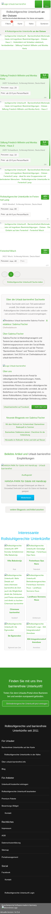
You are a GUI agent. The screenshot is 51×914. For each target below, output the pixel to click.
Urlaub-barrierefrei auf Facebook (16, 407)
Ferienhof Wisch (8, 251)
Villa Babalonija (14, 561)
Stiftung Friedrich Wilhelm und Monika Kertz (18, 77)
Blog (3, 769)
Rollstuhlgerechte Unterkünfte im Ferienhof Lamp (19, 198)
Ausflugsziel (27, 475)
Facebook (6, 872)
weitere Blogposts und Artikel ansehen (27, 509)
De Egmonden (14, 636)
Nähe (31, 24)
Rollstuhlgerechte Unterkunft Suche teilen (25, 282)
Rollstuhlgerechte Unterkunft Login (19, 893)
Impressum (6, 828)
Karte (19, 24)
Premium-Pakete (9, 799)
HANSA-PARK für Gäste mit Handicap (25, 481)
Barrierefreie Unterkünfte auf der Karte (18, 747)
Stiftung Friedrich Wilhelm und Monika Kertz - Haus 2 (18, 144)
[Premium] (45, 533)
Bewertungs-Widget (10, 806)
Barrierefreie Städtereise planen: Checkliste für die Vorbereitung (25, 433)
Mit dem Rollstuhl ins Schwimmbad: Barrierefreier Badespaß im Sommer (25, 425)
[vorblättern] (43, 53)
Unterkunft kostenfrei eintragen (15, 784)
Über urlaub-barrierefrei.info (14, 762)
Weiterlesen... (26, 498)
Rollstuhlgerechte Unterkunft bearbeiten (19, 791)
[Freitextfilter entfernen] (38, 4)
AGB (4, 835)
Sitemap (5, 850)
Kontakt (7, 813)
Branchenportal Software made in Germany (18, 906)
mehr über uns (40, 407)
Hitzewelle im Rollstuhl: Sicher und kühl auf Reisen (25, 440)
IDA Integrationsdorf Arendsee (36, 640)
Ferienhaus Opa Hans (36, 562)
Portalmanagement (10, 857)
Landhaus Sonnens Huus (36, 598)
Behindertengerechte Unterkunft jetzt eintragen (26, 703)
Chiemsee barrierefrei (15, 610)
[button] (5, 274)
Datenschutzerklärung (11, 843)
